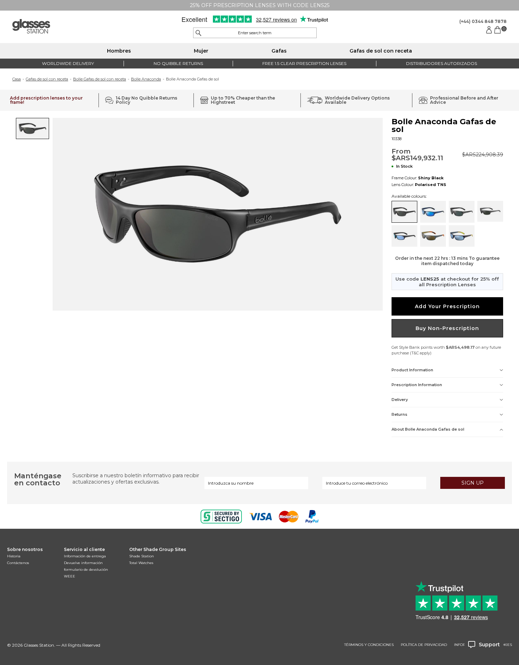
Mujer (201, 51)
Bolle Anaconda (146, 79)
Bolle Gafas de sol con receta (99, 79)
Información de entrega (85, 556)
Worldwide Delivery (68, 63)
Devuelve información (83, 563)
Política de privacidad (424, 645)
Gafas (279, 51)
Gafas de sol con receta (381, 51)
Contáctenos (18, 563)
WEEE (69, 576)
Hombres (119, 51)
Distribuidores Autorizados (441, 63)
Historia (13, 556)
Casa (16, 79)
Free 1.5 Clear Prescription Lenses (304, 63)
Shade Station (141, 556)
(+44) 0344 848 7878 (483, 21)
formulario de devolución (86, 569)
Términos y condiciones (369, 645)
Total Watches (141, 563)
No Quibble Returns (178, 63)
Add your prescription (447, 306)
